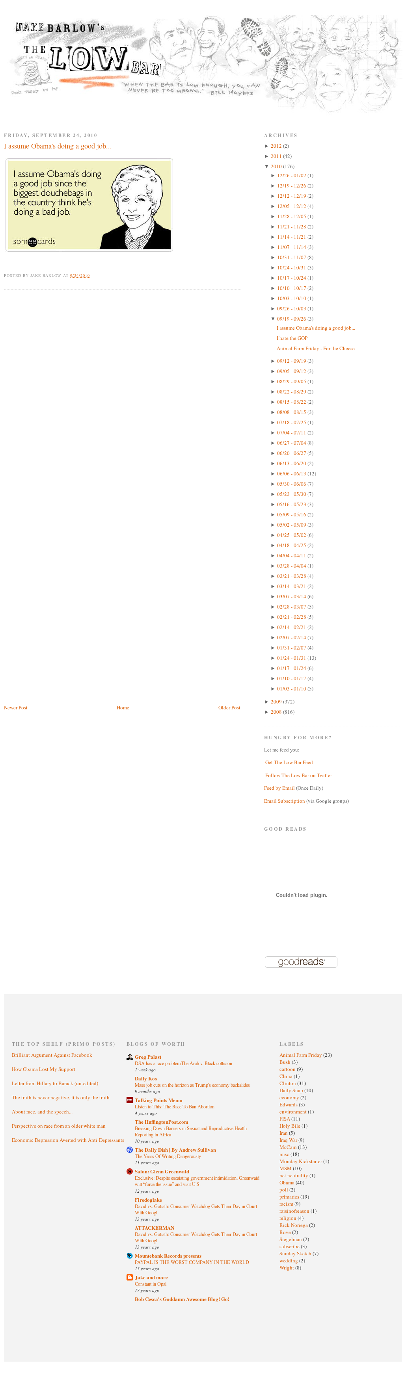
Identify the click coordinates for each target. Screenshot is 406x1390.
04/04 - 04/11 (292, 555)
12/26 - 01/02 (292, 175)
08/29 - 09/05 (292, 381)
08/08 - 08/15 (292, 412)
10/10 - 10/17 (292, 287)
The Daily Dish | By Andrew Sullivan (175, 1149)
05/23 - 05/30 (292, 493)
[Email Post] (94, 275)
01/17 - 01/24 (292, 668)
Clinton (288, 1083)
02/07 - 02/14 (292, 637)
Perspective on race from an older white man (59, 1125)
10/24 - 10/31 (292, 267)
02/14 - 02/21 (292, 627)
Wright (287, 1267)
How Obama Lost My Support (43, 1069)
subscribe (290, 1246)
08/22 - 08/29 (292, 391)
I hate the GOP (292, 337)
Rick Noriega (294, 1225)
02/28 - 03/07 (292, 606)
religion (288, 1217)
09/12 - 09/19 (292, 360)
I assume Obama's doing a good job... (58, 145)
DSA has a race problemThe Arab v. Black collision (183, 1063)
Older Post (229, 707)
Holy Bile (290, 1125)
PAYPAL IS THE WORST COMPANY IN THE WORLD (192, 1262)
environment (293, 1111)
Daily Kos (146, 1078)
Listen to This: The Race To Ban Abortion (174, 1106)
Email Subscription (284, 800)
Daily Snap (291, 1090)
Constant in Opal (150, 1284)
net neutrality (294, 1175)
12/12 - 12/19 (292, 195)
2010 (277, 166)
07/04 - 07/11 (292, 432)
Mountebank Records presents (168, 1255)
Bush (285, 1061)
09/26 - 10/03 (292, 308)
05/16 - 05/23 (292, 504)
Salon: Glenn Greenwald (162, 1171)
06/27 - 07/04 (292, 442)
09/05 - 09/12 (292, 371)
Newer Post (16, 707)
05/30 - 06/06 (292, 483)
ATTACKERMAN (154, 1227)
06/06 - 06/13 (292, 473)
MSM (286, 1168)
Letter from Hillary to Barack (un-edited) (55, 1083)
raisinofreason (295, 1210)
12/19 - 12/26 (292, 185)
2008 (277, 711)
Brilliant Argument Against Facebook (52, 1054)
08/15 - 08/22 (292, 401)
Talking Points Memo (159, 1100)
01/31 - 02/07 (292, 647)
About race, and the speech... (42, 1111)
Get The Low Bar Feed (289, 762)
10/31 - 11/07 (292, 257)
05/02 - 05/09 (292, 524)
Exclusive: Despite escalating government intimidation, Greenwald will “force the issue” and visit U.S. (197, 1181)
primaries (289, 1196)
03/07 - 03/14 (292, 596)
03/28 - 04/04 (292, 565)
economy (289, 1097)
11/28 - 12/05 (292, 216)
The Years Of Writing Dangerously (168, 1156)
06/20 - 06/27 (292, 453)
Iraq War (288, 1139)
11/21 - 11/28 (292, 226)
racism (286, 1203)
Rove (285, 1232)
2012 (277, 145)
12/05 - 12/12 (292, 206)
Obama (287, 1182)
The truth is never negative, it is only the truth (61, 1097)
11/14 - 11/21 (292, 236)
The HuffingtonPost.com (161, 1121)
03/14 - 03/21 (292, 586)
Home (123, 707)
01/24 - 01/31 (292, 657)
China (286, 1076)
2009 (277, 701)
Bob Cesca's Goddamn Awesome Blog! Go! (182, 1299)
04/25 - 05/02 (292, 534)
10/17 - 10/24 (292, 277)
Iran (284, 1132)
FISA (285, 1118)
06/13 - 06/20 (292, 463)
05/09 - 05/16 (292, 514)
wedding (289, 1260)
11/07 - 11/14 (292, 247)
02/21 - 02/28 (292, 616)
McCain (288, 1147)
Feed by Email (279, 787)
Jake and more (151, 1277)
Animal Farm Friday (301, 1054)
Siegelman (291, 1239)
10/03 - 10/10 (292, 298)
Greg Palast (148, 1056)
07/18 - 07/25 (292, 422)
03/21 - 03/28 (292, 575)
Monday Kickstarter (301, 1161)
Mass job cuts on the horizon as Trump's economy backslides (192, 1085)
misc (285, 1154)
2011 (277, 156)
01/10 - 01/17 (292, 678)
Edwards (289, 1104)
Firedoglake (148, 1199)
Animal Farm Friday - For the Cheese (316, 348)
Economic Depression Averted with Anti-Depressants (68, 1139)
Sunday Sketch (296, 1253)
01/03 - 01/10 (292, 688)
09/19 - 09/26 (292, 318)
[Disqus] (122, 395)
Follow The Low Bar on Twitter (298, 775)
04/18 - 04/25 (292, 545)
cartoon (288, 1069)
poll (284, 1189)
